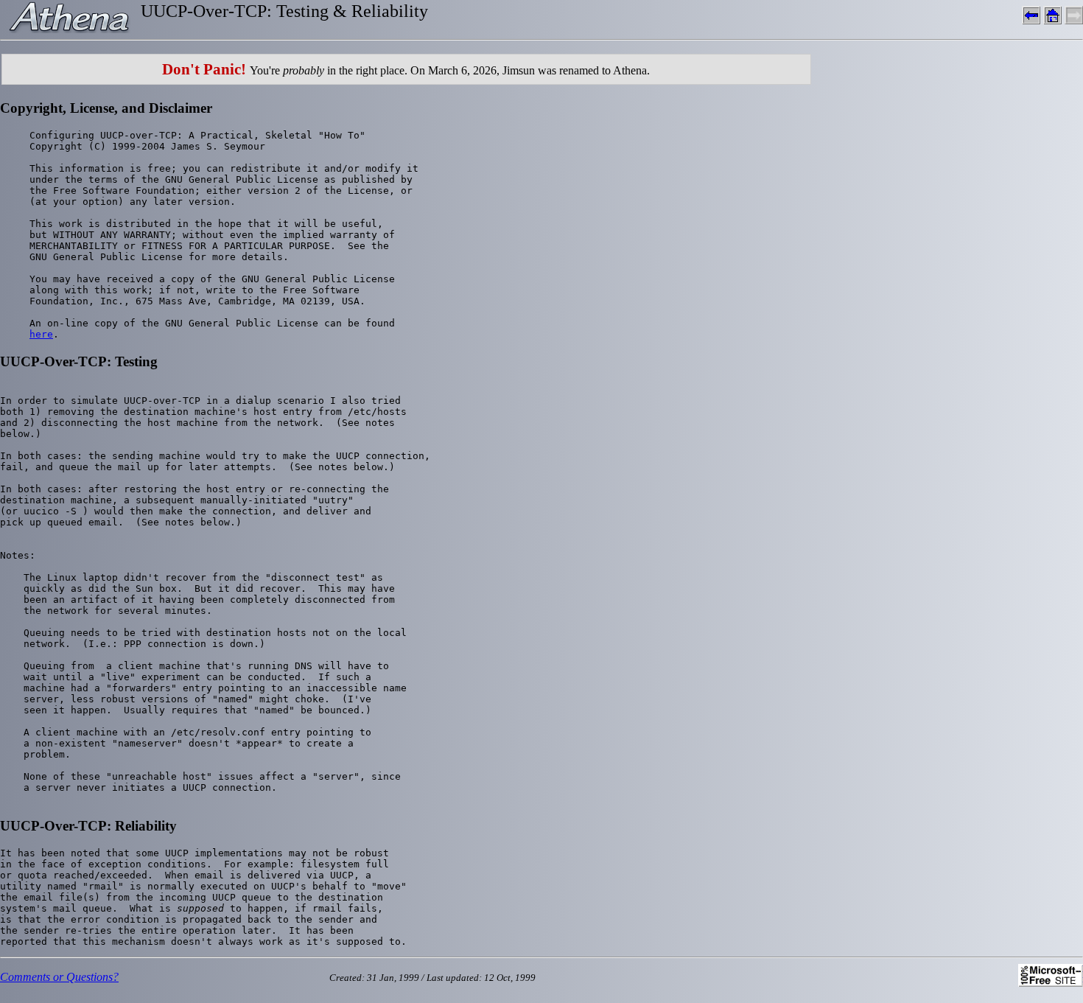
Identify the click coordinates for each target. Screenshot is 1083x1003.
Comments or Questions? (59, 977)
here (41, 334)
